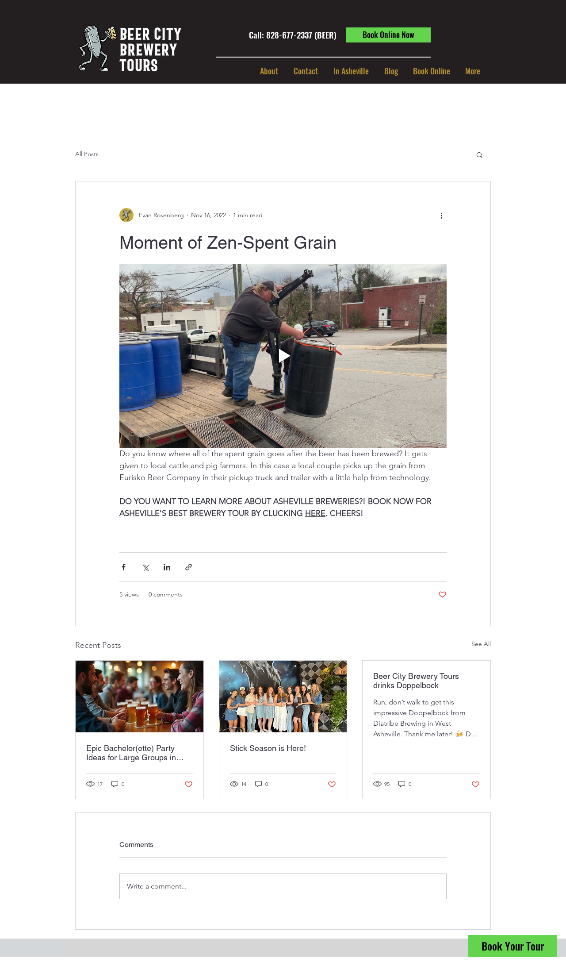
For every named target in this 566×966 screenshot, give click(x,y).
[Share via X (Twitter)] (145, 567)
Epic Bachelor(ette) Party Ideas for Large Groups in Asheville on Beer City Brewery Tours (131, 752)
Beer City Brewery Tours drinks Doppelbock (416, 680)
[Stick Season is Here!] (283, 696)
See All (481, 644)
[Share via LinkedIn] (167, 567)
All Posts (87, 154)
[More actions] (441, 215)
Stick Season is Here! (268, 748)
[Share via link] (188, 567)
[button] (350, 71)
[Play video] (283, 356)
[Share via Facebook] (123, 567)
